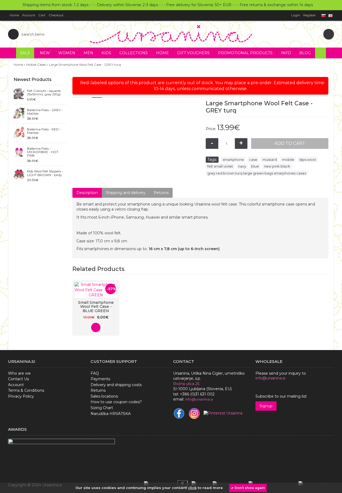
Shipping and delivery (126, 192)
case (253, 159)
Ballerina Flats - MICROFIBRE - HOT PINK (42, 152)
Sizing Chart (102, 407)
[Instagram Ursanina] (194, 413)
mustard (269, 159)
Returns (161, 192)
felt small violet (220, 166)
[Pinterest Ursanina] (223, 413)
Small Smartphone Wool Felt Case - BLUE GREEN (96, 306)
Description (87, 192)
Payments (100, 378)
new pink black (277, 166)
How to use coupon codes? (116, 401)
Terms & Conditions (26, 390)
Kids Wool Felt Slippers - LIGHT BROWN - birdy (45, 173)
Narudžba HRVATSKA (111, 413)
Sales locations (104, 396)
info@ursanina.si (270, 378)
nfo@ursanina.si (199, 399)
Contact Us (18, 378)
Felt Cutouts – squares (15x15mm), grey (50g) (44, 92)
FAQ (95, 373)
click (192, 488)
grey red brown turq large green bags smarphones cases (256, 173)
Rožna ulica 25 (186, 383)
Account (16, 384)
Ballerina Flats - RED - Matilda (44, 131)
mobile (288, 159)
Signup (266, 405)
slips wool (307, 159)
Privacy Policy (21, 396)
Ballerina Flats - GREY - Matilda (45, 111)
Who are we (19, 373)
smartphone (233, 159)
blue (255, 166)
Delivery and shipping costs (116, 384)
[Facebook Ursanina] (179, 413)
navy (242, 166)
